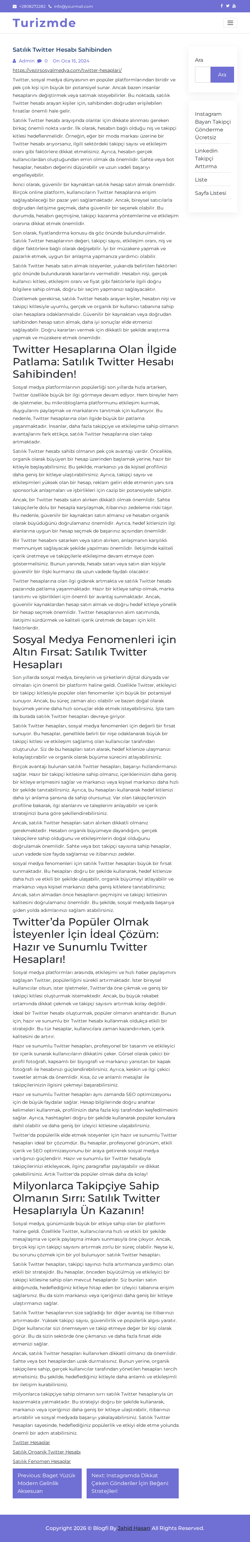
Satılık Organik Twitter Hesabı (47, 1452)
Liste (201, 180)
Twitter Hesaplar (31, 1442)
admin (26, 61)
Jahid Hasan (134, 1528)
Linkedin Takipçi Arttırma (206, 158)
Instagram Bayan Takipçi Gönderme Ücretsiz (213, 126)
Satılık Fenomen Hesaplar (42, 1461)
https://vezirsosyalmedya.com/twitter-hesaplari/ (67, 70)
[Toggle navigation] (230, 23)
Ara (199, 60)
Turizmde (44, 23)
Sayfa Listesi (210, 193)
